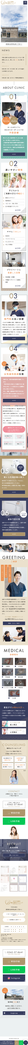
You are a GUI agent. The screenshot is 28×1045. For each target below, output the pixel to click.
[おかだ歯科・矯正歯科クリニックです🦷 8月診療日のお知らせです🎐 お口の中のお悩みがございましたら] (22, 878)
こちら (16, 60)
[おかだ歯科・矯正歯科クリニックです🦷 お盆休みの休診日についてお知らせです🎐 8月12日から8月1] (5, 887)
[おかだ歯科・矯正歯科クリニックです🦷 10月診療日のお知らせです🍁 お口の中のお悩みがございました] (5, 878)
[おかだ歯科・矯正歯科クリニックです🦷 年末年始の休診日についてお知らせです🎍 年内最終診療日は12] (13, 870)
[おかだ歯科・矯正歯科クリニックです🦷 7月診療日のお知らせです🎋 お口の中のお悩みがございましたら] (13, 887)
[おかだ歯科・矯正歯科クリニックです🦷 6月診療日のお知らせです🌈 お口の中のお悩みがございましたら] (22, 887)
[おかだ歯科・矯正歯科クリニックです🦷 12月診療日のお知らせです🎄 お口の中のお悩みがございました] (5, 870)
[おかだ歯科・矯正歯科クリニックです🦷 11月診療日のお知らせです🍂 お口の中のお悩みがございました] (22, 870)
